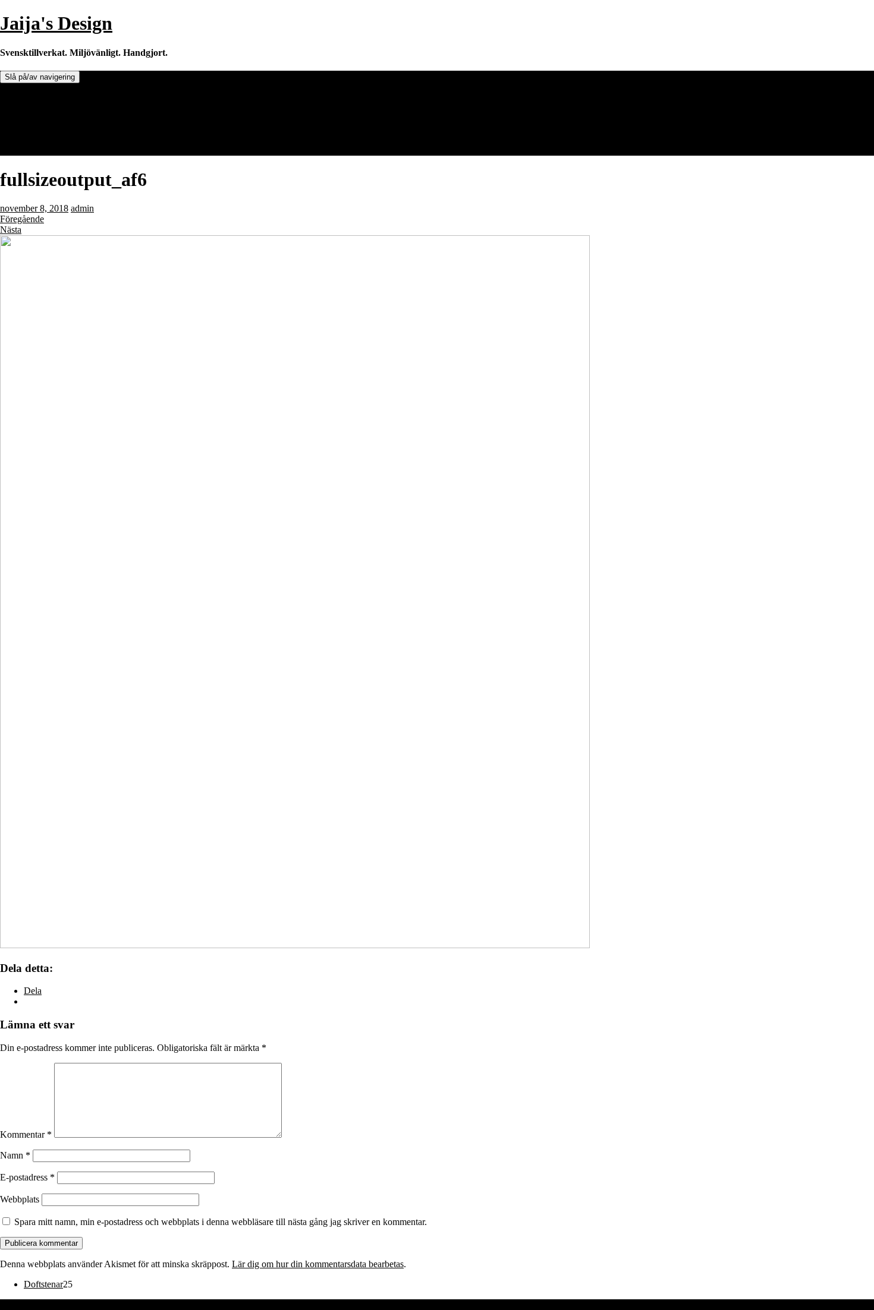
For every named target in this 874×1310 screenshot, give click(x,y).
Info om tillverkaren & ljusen (78, 119)
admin (82, 208)
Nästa (10, 230)
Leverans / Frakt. (55, 130)
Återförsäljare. (50, 108)
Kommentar (26, 1134)
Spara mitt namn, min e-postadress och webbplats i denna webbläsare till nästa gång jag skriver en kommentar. (220, 1222)
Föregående (22, 219)
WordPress (111, 1304)
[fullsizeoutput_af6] (295, 945)
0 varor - (54, 150)
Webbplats (19, 1199)
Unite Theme (24, 1304)
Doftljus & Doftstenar (64, 98)
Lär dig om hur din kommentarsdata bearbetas (318, 1264)
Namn (15, 1155)
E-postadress (27, 1177)
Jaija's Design (56, 23)
